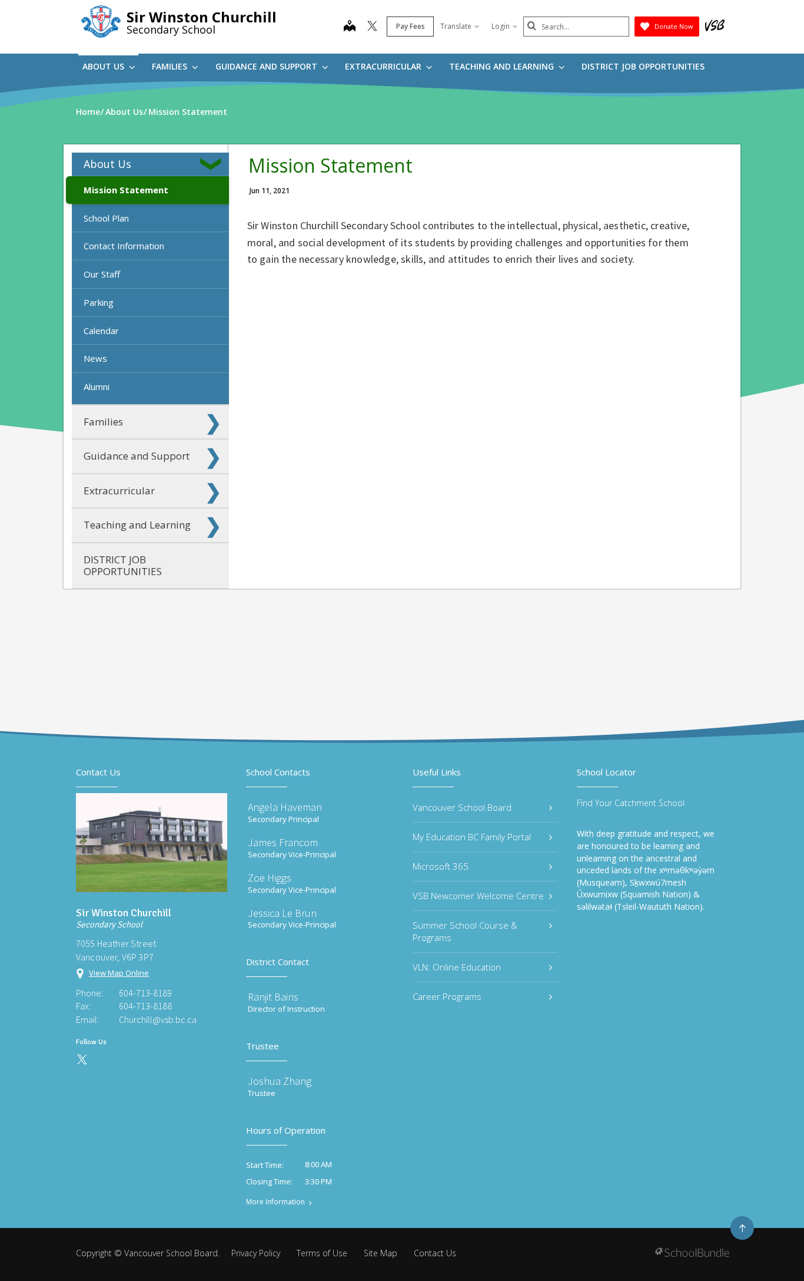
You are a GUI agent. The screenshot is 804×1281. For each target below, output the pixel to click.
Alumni (96, 386)
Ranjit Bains (273, 996)
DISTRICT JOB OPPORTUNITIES (643, 66)
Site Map (380, 1253)
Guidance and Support (267, 66)
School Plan (106, 218)
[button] (213, 163)
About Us (104, 66)
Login (500, 26)
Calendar (101, 330)
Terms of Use (322, 1253)
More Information (275, 1202)
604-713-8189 (145, 993)
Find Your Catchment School (631, 802)
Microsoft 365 (441, 866)
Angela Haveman (285, 807)
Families (171, 66)
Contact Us (435, 1253)
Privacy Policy (255, 1253)
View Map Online (119, 973)
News (95, 358)
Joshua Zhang (279, 1081)
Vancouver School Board (462, 807)
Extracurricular (384, 66)
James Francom (283, 842)
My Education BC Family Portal (472, 837)
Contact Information (124, 246)
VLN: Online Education (457, 967)
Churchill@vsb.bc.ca (158, 1019)
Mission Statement (126, 190)
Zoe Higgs (269, 877)
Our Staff (102, 274)
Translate (455, 26)
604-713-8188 (145, 1006)
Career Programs (447, 996)
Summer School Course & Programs (465, 931)
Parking (99, 302)
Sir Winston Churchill (202, 17)
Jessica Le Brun (282, 913)
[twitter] (372, 27)
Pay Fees (410, 26)
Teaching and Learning (502, 66)
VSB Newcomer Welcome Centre (478, 896)
